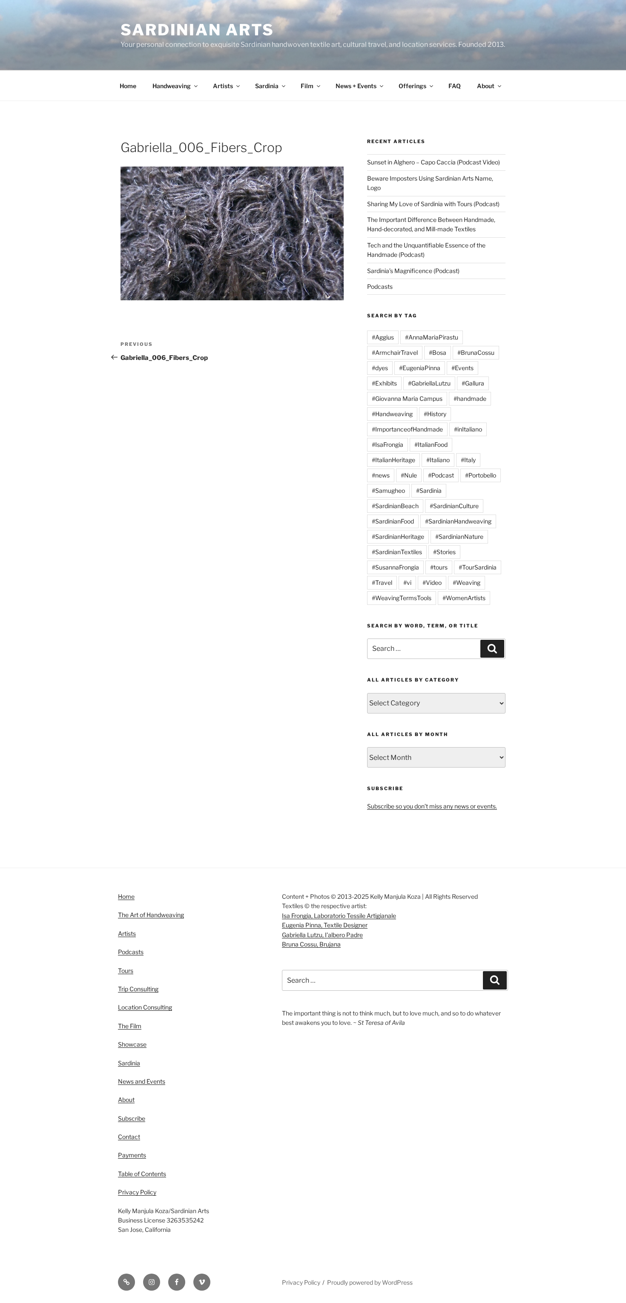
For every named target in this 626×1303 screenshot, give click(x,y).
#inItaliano (468, 429)
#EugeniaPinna (419, 367)
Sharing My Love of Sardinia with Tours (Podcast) (433, 203)
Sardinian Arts (197, 29)
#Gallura (473, 383)
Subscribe (131, 1118)
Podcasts (380, 286)
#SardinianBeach (395, 505)
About (485, 85)
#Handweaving (392, 413)
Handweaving (171, 85)
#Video (432, 582)
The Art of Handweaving (151, 914)
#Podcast (441, 475)
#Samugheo (388, 490)
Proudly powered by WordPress (370, 1282)
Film (307, 85)
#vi (407, 582)
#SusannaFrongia (395, 567)
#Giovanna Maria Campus (407, 398)
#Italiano (438, 459)
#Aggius (383, 337)
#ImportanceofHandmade (407, 429)
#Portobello (480, 475)
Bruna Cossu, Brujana (311, 944)
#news (381, 475)
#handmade (470, 398)
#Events (462, 367)
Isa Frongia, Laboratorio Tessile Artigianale (339, 915)
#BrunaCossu (475, 352)
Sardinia (267, 85)
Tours (125, 970)
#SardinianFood (393, 521)
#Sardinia (429, 490)
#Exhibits (384, 383)
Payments (132, 1155)
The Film (129, 1026)
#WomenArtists (463, 597)
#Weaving (466, 582)
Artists (223, 85)
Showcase (132, 1044)
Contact (129, 1136)
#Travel (382, 582)
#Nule (409, 475)
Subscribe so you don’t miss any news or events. (432, 806)
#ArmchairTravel (395, 352)
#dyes (380, 367)
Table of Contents (142, 1173)
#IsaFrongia (387, 444)
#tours (439, 567)
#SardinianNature (459, 536)
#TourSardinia (478, 567)
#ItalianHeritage (393, 459)
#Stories (444, 551)
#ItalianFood (431, 444)
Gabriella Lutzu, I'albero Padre (322, 934)
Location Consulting (145, 1007)
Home (128, 85)
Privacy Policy (137, 1192)
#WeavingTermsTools (401, 597)
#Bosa (437, 352)
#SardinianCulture (454, 505)
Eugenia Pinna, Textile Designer (325, 925)
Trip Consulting (138, 988)
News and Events (141, 1081)
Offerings (412, 85)
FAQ (454, 85)
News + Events (356, 85)
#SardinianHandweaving (458, 521)
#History (435, 413)
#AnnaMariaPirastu (431, 337)
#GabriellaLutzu (429, 383)
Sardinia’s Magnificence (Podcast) (413, 270)
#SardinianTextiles (397, 551)
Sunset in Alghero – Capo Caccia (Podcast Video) (433, 162)
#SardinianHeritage (398, 536)
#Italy (468, 459)
